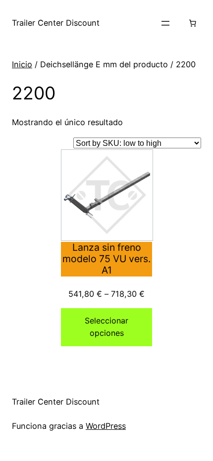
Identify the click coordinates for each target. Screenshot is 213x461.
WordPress (106, 426)
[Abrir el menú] (165, 23)
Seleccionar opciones (106, 327)
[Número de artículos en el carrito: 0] (192, 23)
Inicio (22, 64)
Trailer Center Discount (56, 23)
